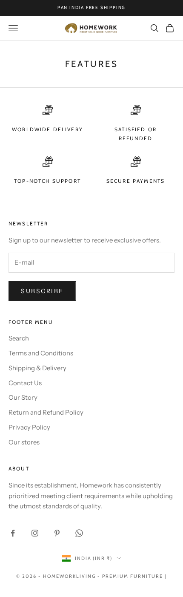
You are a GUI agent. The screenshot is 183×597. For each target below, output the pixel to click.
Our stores (24, 442)
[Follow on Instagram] (35, 533)
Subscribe (42, 291)
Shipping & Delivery (37, 368)
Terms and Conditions (41, 353)
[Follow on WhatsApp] (79, 533)
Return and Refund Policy (46, 412)
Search (19, 338)
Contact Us (25, 383)
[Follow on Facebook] (13, 533)
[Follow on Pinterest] (57, 533)
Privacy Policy (29, 427)
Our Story (23, 397)
